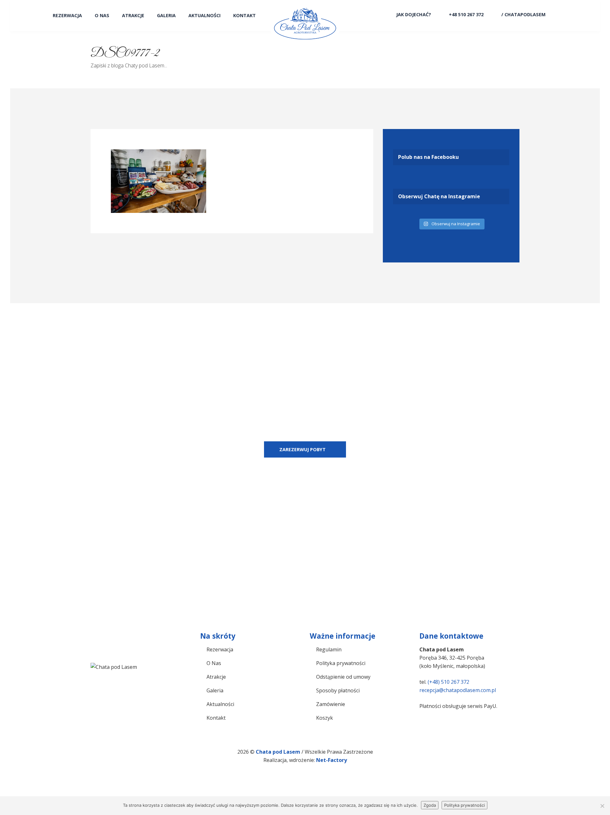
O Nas (102, 15)
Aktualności (204, 15)
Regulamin (329, 649)
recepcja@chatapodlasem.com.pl (457, 690)
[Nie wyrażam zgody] (602, 806)
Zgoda (430, 805)
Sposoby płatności (338, 690)
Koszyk (324, 717)
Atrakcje (133, 15)
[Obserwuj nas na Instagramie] (562, 14)
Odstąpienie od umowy (343, 676)
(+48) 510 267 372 (448, 681)
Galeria (166, 15)
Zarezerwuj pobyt (302, 449)
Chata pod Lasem (279, 751)
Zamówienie (330, 704)
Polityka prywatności (340, 663)
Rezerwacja (67, 15)
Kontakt (244, 15)
